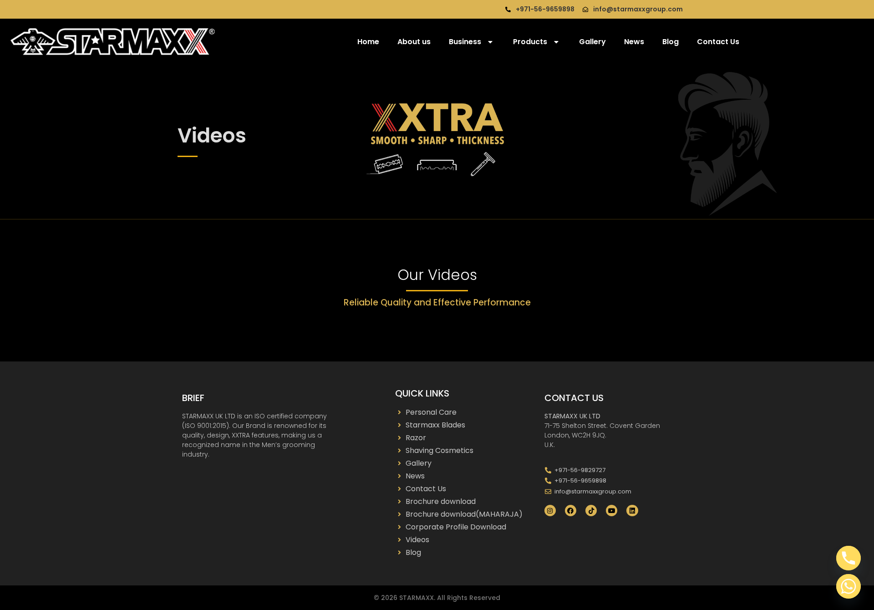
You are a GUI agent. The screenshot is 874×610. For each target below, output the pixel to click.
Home (368, 41)
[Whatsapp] (848, 586)
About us (414, 41)
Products (530, 41)
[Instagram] (550, 510)
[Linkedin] (632, 510)
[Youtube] (611, 510)
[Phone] (848, 558)
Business (465, 41)
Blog (670, 41)
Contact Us (718, 41)
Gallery (592, 41)
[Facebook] (570, 510)
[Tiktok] (591, 510)
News (634, 41)
